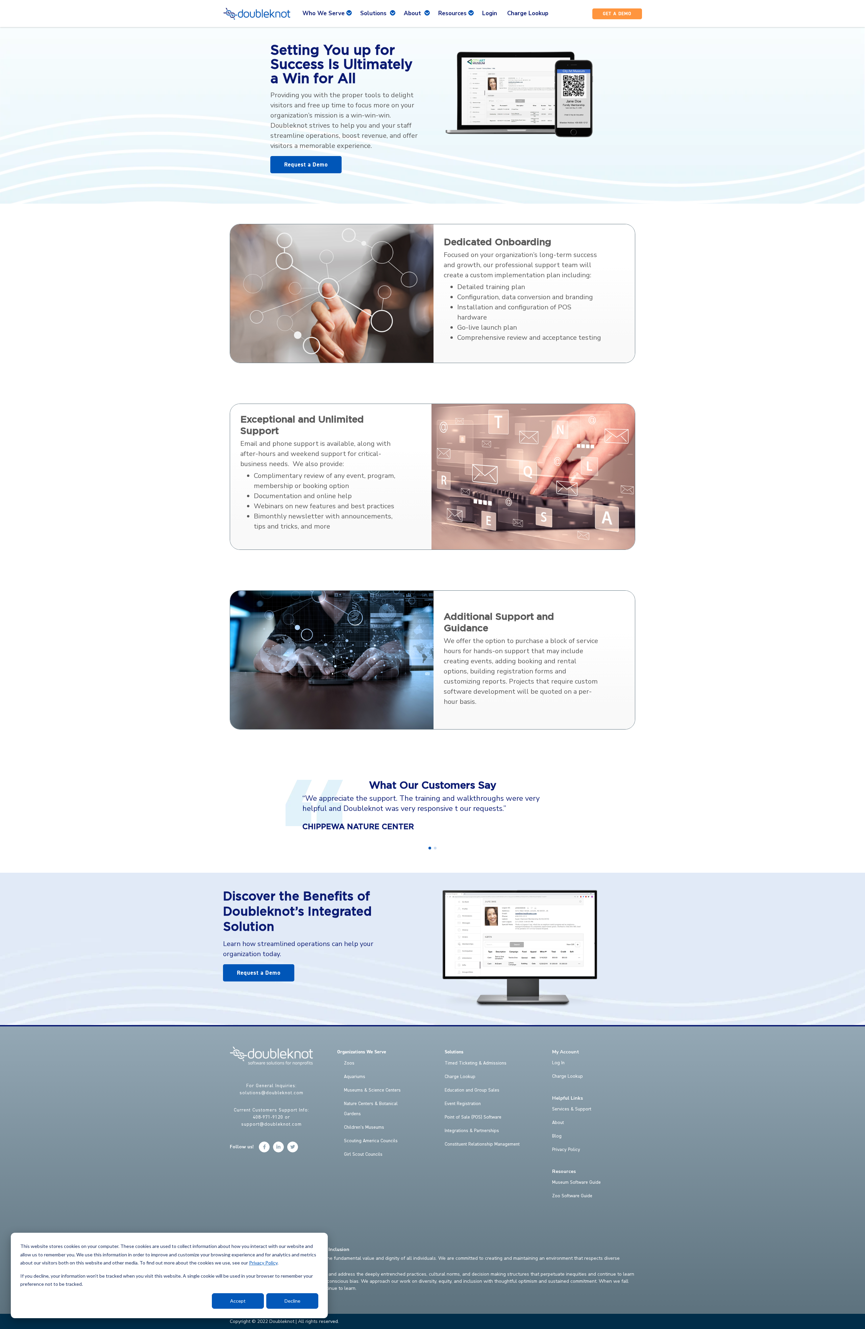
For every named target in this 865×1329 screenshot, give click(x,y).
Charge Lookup (460, 1076)
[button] (429, 848)
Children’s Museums (364, 1127)
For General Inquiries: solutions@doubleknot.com (271, 1089)
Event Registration (463, 1103)
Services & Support (571, 1109)
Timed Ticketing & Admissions (475, 1063)
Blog (557, 1136)
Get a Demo (617, 14)
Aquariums (354, 1076)
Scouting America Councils (371, 1141)
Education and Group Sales (472, 1090)
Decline (292, 1301)
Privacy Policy (263, 1263)
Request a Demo (306, 164)
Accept (238, 1301)
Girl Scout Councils (363, 1154)
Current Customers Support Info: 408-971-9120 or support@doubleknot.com (271, 1117)
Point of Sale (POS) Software (473, 1117)
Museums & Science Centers (372, 1090)
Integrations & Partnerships (472, 1130)
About (558, 1122)
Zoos (349, 1063)
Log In (558, 1062)
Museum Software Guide (576, 1182)
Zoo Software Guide (572, 1196)
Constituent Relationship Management (482, 1144)
